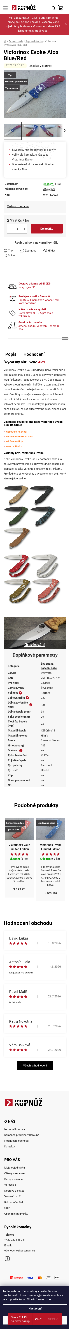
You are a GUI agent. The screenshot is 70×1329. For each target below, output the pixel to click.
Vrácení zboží (12, 1196)
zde (48, 1299)
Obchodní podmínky (16, 1213)
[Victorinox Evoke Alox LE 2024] (18, 591)
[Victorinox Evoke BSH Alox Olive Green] (17, 516)
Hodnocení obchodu (16, 1140)
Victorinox (46, 65)
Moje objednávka (14, 1167)
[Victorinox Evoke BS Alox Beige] (16, 495)
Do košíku (46, 228)
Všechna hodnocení (35, 1065)
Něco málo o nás (14, 1129)
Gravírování (34, 644)
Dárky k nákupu (13, 1179)
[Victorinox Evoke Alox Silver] (45, 566)
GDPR (7, 1208)
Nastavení (35, 1308)
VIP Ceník (10, 1185)
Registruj (21, 242)
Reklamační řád (13, 1202)
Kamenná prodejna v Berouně (21, 1135)
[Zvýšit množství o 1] (24, 228)
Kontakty (9, 1146)
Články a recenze (14, 1173)
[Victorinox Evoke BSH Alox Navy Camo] (43, 516)
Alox (41, 362)
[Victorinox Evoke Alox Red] (17, 566)
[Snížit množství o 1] (10, 228)
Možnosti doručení (18, 206)
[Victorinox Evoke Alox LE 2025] (46, 591)
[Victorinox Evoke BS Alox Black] (42, 495)
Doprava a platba (14, 1190)
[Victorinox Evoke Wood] (17, 538)
